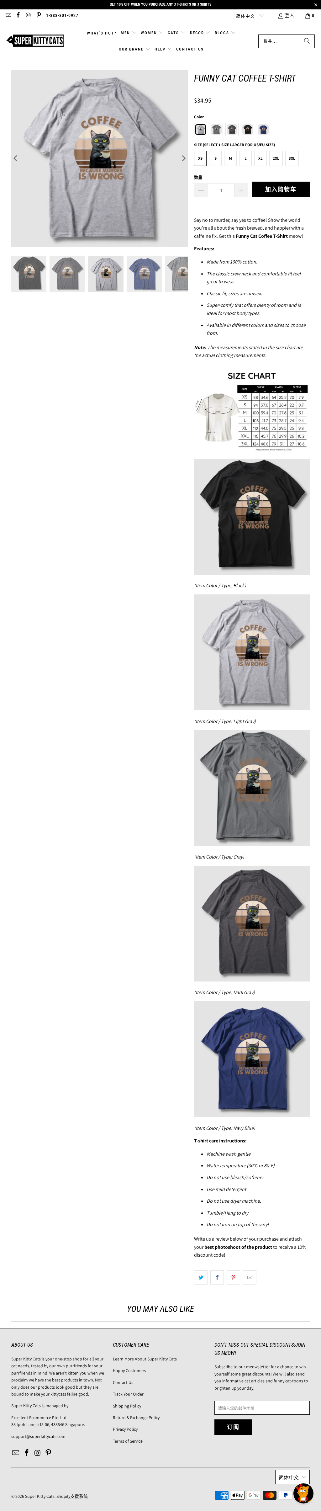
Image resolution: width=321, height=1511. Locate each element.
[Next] (183, 158)
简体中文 (246, 16)
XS (200, 158)
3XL (292, 158)
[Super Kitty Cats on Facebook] (18, 15)
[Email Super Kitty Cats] (8, 15)
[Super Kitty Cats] (35, 41)
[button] (129, 33)
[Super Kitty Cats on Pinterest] (38, 15)
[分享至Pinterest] (233, 1277)
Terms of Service (128, 1441)
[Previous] (16, 158)
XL (260, 158)
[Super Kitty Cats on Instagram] (28, 15)
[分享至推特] (201, 1277)
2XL (276, 158)
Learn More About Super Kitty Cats (145, 1359)
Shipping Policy (127, 1406)
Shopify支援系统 (72, 1496)
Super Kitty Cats (40, 1496)
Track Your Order (128, 1394)
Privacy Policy (125, 1429)
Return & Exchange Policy (136, 1417)
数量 (198, 177)
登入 (289, 15)
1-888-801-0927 (62, 15)
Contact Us (123, 1382)
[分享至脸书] (217, 1277)
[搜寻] (307, 41)
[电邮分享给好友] (249, 1277)
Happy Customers (129, 1370)
